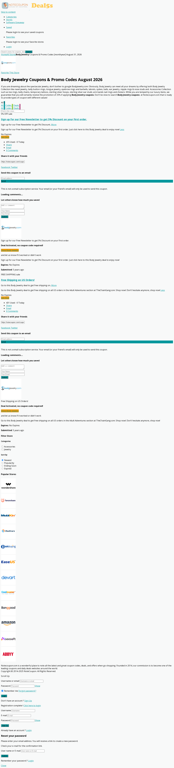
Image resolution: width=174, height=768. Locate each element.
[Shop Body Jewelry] (8, 69)
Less (122, 129)
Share (9, 144)
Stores (9, 19)
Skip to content (8, 12)
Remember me (11, 690)
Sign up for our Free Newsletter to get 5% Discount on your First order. (44, 119)
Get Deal (5, 137)
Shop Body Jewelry (10, 250)
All (3, 105)
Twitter (14, 167)
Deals (17, 105)
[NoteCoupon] (28, 9)
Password (5, 685)
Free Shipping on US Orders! (18, 280)
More (53, 124)
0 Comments (12, 150)
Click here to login (32, 705)
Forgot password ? (27, 690)
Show (37, 685)
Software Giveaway (15, 22)
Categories (11, 16)
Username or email (10, 681)
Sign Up (28, 700)
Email (8, 147)
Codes (9, 105)
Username (6, 710)
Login (9, 46)
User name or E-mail (11, 750)
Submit (4, 217)
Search (28, 52)
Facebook (5, 167)
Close (3, 765)
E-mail (4, 715)
